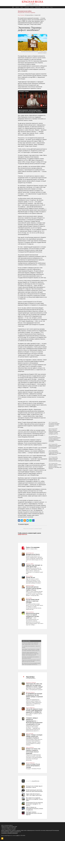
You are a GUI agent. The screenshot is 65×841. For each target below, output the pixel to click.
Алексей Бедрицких (30, 707)
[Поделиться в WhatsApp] (30, 520)
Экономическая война (24, 11)
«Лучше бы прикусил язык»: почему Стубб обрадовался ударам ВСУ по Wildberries (34, 710)
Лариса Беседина (30, 612)
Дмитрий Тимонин (30, 692)
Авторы (31, 7)
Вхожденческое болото (33, 554)
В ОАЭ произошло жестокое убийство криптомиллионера (34, 790)
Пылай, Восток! (30, 577)
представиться (22, 534)
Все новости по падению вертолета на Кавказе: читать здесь (34, 799)
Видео (22, 7)
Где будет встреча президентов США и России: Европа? (34, 813)
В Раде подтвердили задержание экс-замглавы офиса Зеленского (55, 453)
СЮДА (17, 835)
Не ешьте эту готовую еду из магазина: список (34, 786)
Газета (43, 7)
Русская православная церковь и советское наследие (32, 601)
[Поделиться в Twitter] (27, 520)
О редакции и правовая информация (9, 833)
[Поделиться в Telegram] (22, 520)
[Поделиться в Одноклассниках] (25, 520)
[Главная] (32, 3)
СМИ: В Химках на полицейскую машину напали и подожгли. (34, 809)
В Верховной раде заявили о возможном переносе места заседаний (55, 447)
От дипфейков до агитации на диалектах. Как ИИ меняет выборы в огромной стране (34, 696)
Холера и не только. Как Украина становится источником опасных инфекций (33, 751)
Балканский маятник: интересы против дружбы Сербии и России (33, 588)
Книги (47, 7)
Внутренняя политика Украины (26, 12)
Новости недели (30, 563)
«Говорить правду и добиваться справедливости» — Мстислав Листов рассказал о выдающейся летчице (34, 721)
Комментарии (38, 7)
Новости (17, 7)
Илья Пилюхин (21, 15)
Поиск (51, 7)
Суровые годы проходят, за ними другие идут (34, 565)
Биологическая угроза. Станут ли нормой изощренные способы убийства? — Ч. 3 (32, 616)
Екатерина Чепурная (31, 682)
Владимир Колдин (30, 585)
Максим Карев (29, 576)
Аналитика (27, 7)
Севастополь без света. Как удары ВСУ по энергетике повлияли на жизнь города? (34, 685)
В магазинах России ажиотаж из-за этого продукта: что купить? (34, 804)
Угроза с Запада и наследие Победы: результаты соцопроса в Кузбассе (34, 736)
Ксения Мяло (29, 598)
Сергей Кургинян (30, 553)
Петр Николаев (29, 733)
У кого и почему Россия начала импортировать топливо (33, 765)
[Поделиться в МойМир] (33, 520)
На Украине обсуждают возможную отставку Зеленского (54, 425)
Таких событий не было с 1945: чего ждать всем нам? (34, 794)
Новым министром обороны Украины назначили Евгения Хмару (55, 459)
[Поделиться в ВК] (19, 520)
